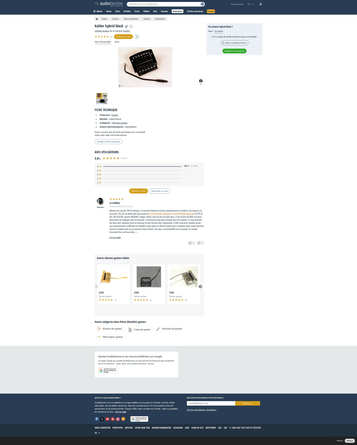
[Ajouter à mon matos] (131, 26)
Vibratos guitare (119, 123)
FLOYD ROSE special (183, 214)
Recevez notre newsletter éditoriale (205, 398)
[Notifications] (260, 4)
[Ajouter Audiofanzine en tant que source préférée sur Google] (108, 370)
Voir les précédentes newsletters (201, 410)
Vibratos (146, 19)
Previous (96, 286)
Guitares (115, 19)
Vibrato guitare (102, 31)
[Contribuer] (137, 36)
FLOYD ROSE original (159, 214)
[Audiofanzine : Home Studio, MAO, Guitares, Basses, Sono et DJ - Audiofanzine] (109, 4)
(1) (111, 37)
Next (200, 286)
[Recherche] (202, 4)
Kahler (104, 19)
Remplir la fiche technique (108, 141)
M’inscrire (247, 403)
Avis (117, 42)
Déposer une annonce (234, 51)
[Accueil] (97, 19)
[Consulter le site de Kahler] (125, 26)
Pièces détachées (131, 19)
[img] (102, 36)
